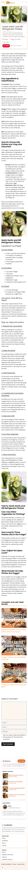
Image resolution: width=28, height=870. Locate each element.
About (3, 843)
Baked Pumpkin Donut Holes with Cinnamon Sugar (13, 630)
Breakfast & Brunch (7, 859)
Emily (6, 39)
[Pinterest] (2, 867)
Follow (22, 761)
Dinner (4, 852)
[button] (22, 2)
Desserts (4, 857)
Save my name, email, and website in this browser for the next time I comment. (14, 737)
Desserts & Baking (7, 626)
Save (7, 46)
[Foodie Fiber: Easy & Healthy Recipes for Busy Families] (8, 2)
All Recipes (5, 840)
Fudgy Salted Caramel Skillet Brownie (13, 658)
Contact (4, 845)
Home (3, 838)
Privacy (14, 864)
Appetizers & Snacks (7, 854)
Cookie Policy (20, 864)
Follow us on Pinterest (16, 45)
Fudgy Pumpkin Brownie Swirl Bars (13, 686)
